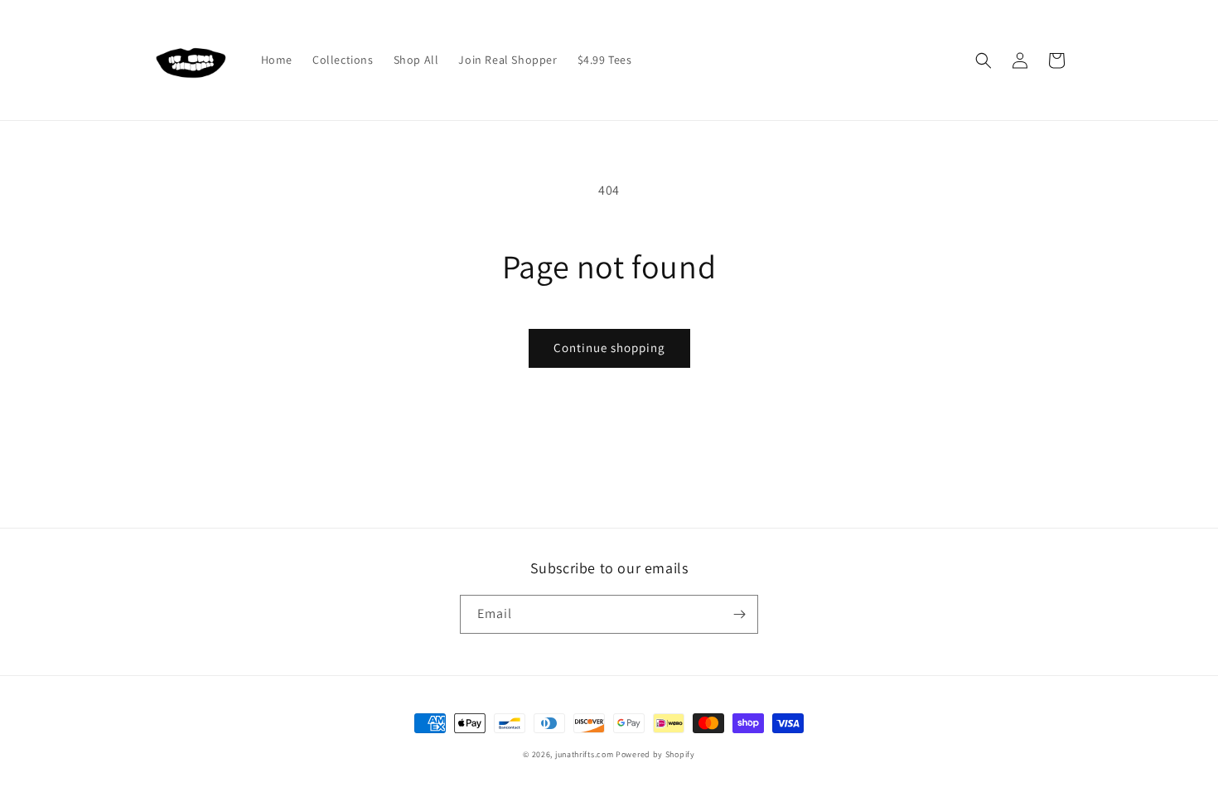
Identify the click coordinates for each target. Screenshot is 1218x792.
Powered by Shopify (655, 754)
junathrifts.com (584, 754)
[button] (983, 60)
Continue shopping (609, 347)
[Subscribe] (739, 614)
